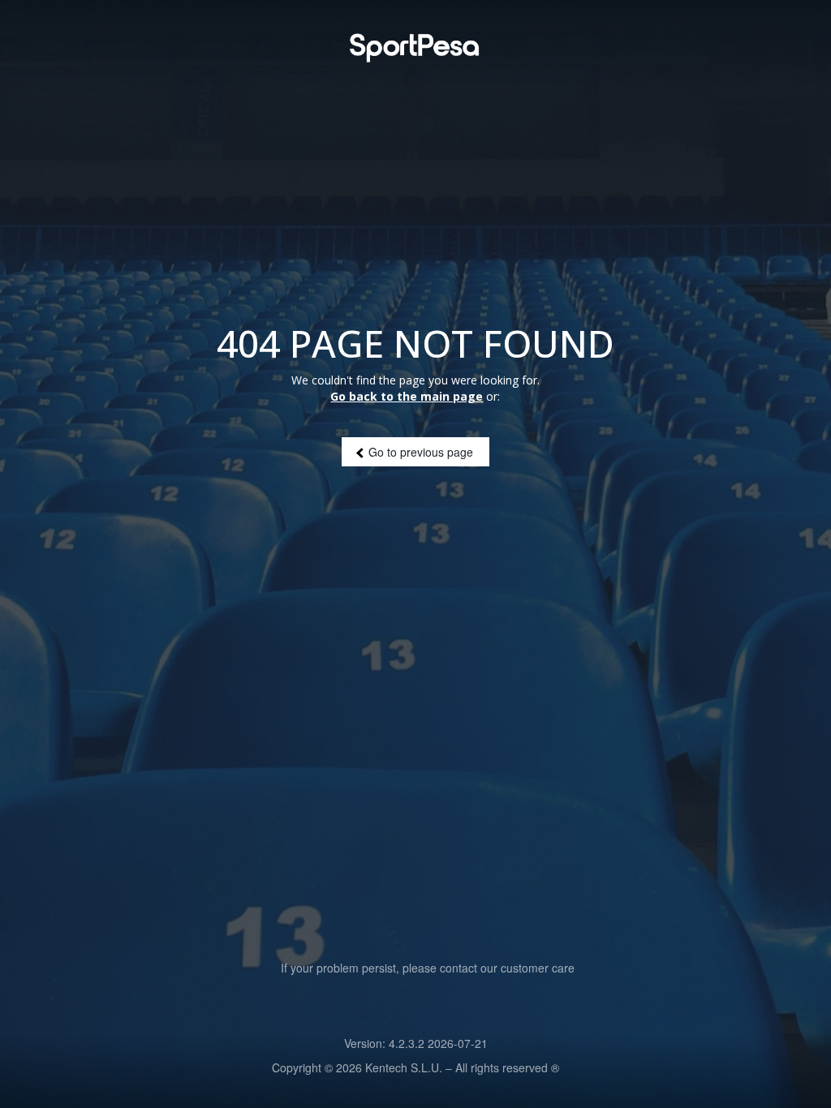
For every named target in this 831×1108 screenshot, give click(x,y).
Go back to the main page (406, 396)
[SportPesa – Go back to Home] (415, 48)
